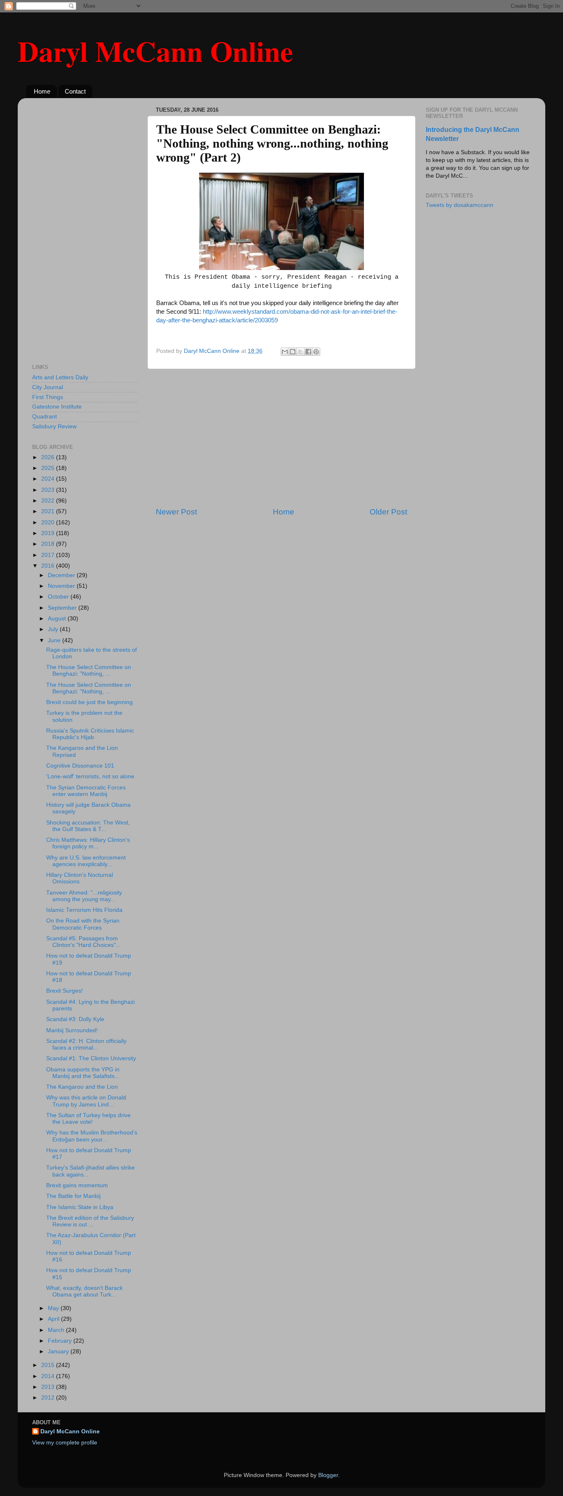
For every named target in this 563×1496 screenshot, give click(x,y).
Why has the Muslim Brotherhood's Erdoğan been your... (91, 1136)
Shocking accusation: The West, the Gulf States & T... (88, 826)
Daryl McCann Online (155, 51)
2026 (48, 457)
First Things (47, 397)
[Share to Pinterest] (316, 352)
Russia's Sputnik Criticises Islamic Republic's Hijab (90, 734)
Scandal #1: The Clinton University (91, 1058)
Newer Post (176, 511)
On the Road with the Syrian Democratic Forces (83, 924)
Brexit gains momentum (77, 1185)
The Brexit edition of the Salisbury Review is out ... (90, 1221)
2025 (48, 468)
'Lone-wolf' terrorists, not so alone (90, 776)
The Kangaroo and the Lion (82, 1087)
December (62, 575)
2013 (48, 1387)
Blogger (328, 1475)
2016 (48, 566)
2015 (48, 1365)
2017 (48, 555)
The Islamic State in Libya (79, 1207)
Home (42, 91)
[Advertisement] (281, 438)
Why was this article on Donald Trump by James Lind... (86, 1100)
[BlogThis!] (293, 352)
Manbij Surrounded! (72, 1030)
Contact (75, 91)
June (55, 640)
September (63, 608)
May (54, 1308)
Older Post (388, 511)
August (58, 618)
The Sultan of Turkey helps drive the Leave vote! (88, 1118)
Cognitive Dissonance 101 (80, 766)
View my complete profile (64, 1443)
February (60, 1341)
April (54, 1319)
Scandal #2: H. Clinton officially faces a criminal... (86, 1044)
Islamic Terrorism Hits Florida (84, 910)
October (59, 597)
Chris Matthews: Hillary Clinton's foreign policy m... (88, 843)
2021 (48, 511)
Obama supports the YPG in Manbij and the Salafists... (83, 1072)
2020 (48, 522)
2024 (48, 479)
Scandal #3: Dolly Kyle (75, 1019)
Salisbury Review (54, 426)
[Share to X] (300, 352)
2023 (48, 490)
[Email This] (285, 352)
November (62, 586)
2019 (48, 533)
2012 (48, 1398)
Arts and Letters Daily (60, 377)
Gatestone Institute (57, 407)
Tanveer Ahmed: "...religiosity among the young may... (84, 896)
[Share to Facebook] (308, 352)
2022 (48, 501)
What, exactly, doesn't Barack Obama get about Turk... (84, 1291)
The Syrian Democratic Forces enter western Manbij (86, 790)
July (54, 629)
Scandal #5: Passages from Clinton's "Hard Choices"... (83, 941)
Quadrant (44, 416)
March (57, 1330)
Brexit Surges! (64, 991)
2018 (48, 544)
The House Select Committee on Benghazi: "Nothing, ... (88, 670)
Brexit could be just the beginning (89, 702)
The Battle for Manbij (73, 1196)
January (59, 1351)
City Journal (47, 387)
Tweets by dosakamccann (459, 205)
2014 (48, 1376)
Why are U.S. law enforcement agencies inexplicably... (86, 861)
